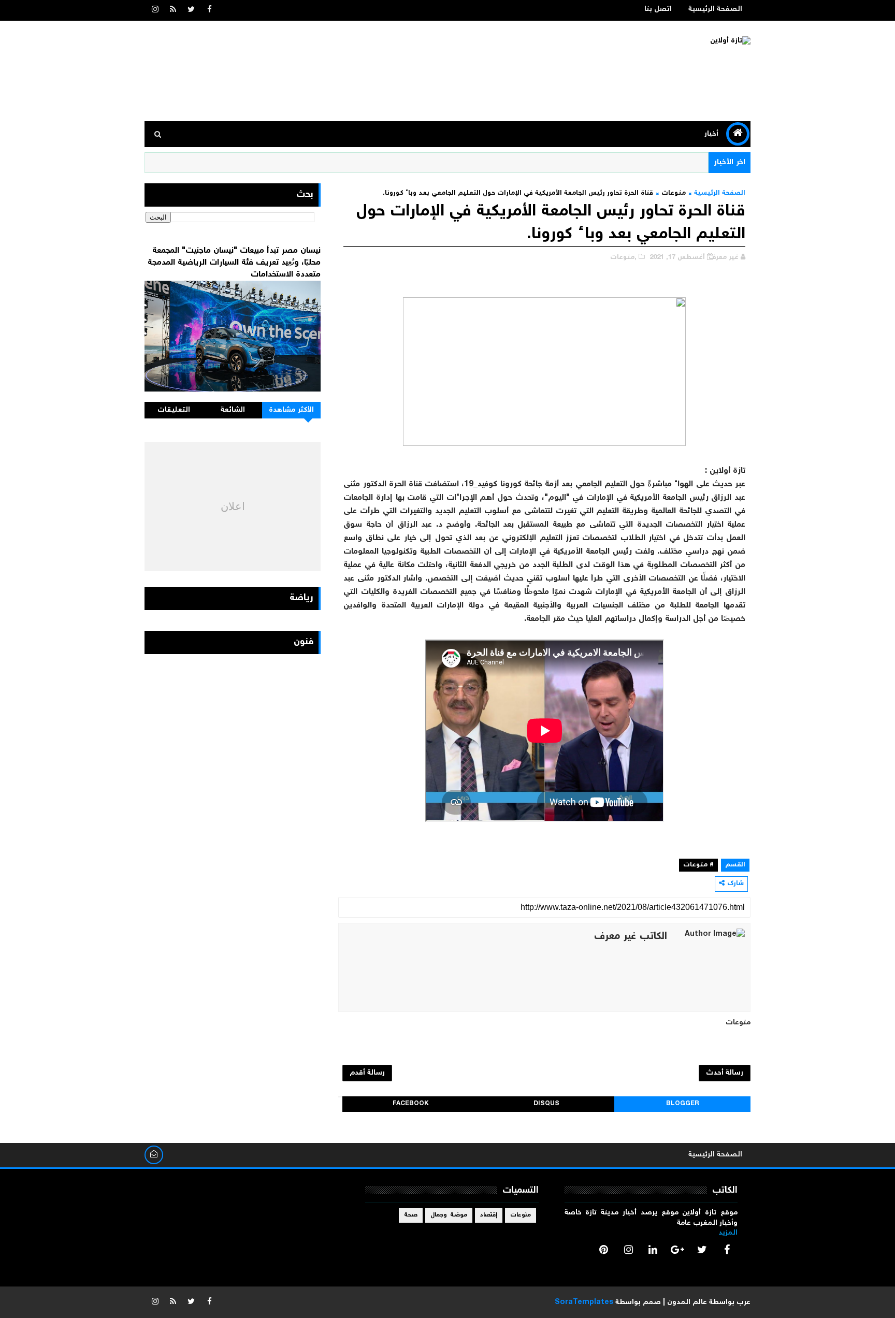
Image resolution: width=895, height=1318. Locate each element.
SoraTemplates (584, 1302)
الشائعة (233, 410)
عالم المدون (687, 1302)
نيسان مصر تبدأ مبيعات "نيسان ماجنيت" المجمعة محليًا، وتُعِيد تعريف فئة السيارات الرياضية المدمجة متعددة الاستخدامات (234, 262)
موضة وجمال (448, 1215)
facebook (411, 1103)
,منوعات (623, 258)
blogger (682, 1103)
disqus (546, 1103)
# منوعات (698, 865)
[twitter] (191, 10)
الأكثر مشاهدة (291, 410)
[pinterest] (604, 1250)
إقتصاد (488, 1215)
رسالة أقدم (367, 1073)
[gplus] (677, 1250)
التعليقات (173, 410)
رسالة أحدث (724, 1073)
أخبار (711, 134)
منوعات (673, 193)
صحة (410, 1215)
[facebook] (209, 10)
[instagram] (155, 10)
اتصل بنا (658, 9)
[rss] (173, 10)
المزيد (728, 1233)
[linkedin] (653, 1250)
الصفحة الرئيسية (715, 9)
